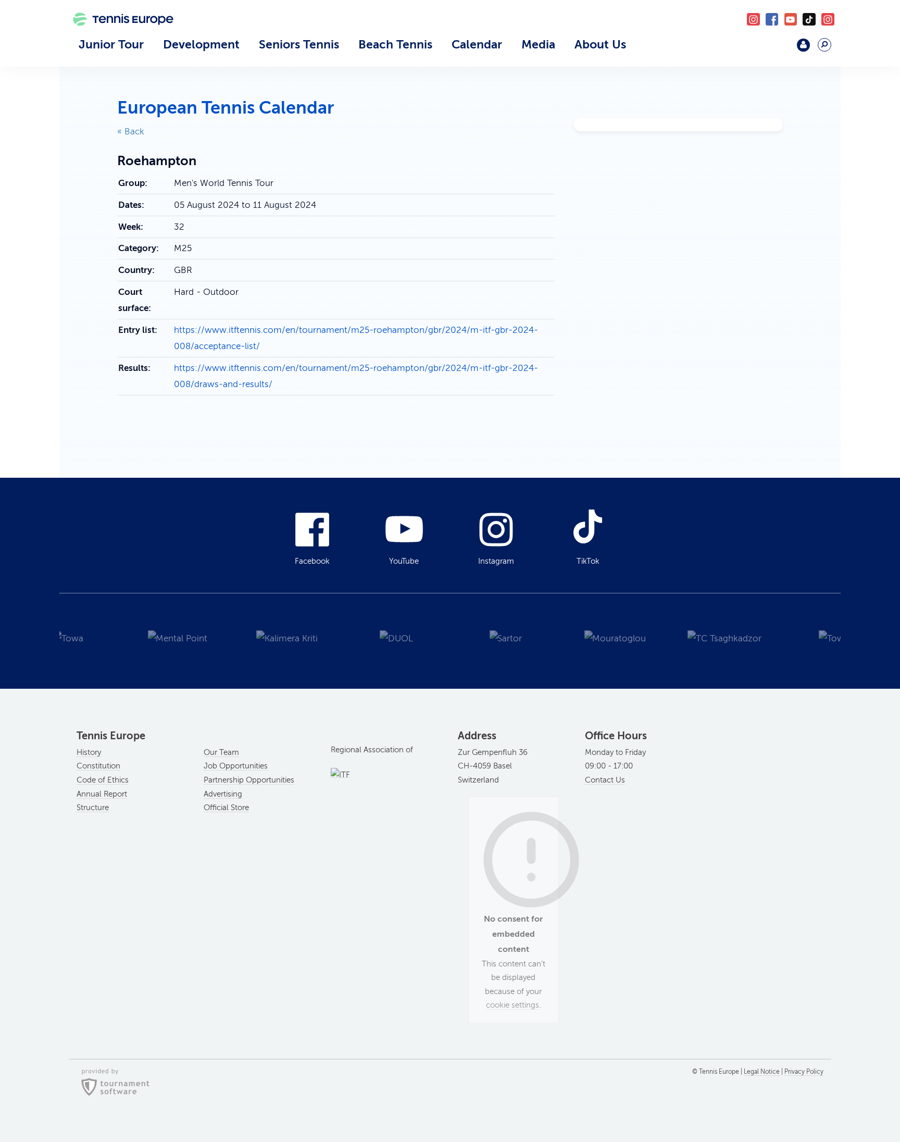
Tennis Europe (117, 34)
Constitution (98, 766)
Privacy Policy (803, 1071)
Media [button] (538, 44)
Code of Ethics (103, 780)
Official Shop (776, 49)
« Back (130, 131)
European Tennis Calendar (225, 107)
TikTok (809, 19)
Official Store (226, 807)
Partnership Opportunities (249, 780)
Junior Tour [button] (111, 44)
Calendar (477, 44)
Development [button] (201, 44)
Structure (93, 807)
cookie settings (512, 1005)
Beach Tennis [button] (395, 44)
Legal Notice (762, 1071)
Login (803, 45)
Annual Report (102, 794)
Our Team (221, 752)
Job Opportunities (236, 766)
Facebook (772, 19)
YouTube (790, 19)
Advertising (223, 794)
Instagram (496, 561)
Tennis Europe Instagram (827, 19)
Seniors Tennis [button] (299, 44)
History (89, 752)
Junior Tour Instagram (753, 19)
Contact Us (605, 780)
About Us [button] (600, 44)
